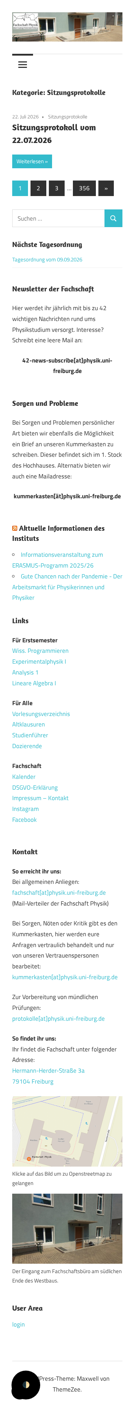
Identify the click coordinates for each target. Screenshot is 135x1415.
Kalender (24, 776)
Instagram (25, 808)
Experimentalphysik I (39, 661)
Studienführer (30, 735)
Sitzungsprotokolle (67, 116)
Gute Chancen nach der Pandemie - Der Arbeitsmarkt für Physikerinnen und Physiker (67, 587)
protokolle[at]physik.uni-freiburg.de (58, 1018)
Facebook (24, 819)
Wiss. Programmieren (40, 650)
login (18, 1324)
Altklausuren (28, 724)
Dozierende (27, 746)
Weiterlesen (30, 161)
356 (84, 188)
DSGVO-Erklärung (35, 787)
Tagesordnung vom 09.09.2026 (47, 259)
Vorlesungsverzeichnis (41, 714)
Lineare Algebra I (34, 683)
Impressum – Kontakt (40, 798)
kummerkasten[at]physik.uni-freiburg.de (65, 977)
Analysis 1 (25, 672)
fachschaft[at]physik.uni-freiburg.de (59, 892)
